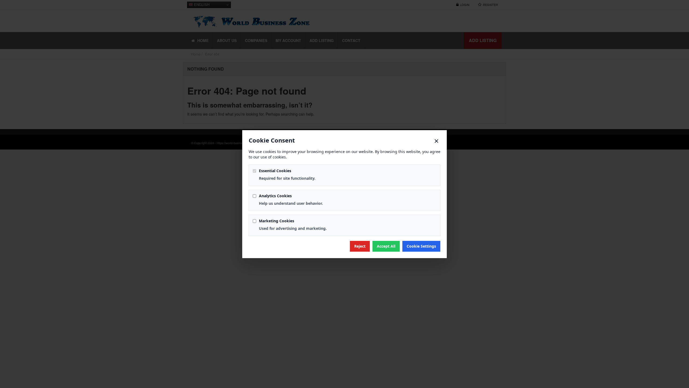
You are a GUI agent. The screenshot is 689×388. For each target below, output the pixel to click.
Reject (359, 246)
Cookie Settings (421, 246)
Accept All (386, 246)
